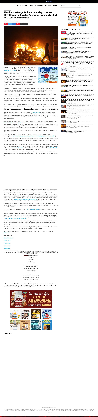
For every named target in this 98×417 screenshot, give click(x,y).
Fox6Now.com (7, 246)
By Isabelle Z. (73, 108)
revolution (49, 285)
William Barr (32, 287)
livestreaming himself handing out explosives (15, 122)
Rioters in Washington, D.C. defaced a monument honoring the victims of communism (34, 136)
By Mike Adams (73, 35)
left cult (31, 285)
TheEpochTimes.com (9, 238)
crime (44, 283)
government (10, 285)
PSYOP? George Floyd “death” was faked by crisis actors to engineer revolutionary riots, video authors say (78, 52)
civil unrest (40, 283)
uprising (15, 287)
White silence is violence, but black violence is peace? (78, 38)
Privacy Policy (49, 412)
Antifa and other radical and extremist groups (25, 199)
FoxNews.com (7, 248)
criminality (49, 283)
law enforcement (24, 285)
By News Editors (74, 48)
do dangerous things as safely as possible (15, 218)
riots (5, 287)
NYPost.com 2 (7, 243)
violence (20, 287)
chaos (35, 283)
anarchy (13, 283)
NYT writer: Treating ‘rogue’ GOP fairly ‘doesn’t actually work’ (79, 47)
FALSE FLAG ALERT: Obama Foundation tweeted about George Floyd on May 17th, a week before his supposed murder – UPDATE (79, 75)
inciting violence (36, 112)
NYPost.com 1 (7, 240)
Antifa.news (6, 232)
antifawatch (25, 5)
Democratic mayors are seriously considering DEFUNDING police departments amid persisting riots (80, 116)
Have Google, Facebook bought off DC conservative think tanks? (80, 121)
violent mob (25, 287)
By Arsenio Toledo (74, 44)
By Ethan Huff (73, 39)
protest (35, 285)
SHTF (7, 287)
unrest (11, 287)
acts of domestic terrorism (34, 209)
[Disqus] (31, 351)
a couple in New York (18, 147)
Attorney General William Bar (26, 283)
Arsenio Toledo (15, 21)
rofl (18, 5)
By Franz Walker (74, 103)
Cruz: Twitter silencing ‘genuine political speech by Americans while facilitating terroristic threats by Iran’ (79, 131)
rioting (54, 285)
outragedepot (48, 5)
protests (39, 285)
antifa (17, 283)
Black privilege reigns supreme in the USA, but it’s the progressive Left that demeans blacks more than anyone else (79, 111)
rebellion (44, 285)
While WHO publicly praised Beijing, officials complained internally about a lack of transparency (78, 106)
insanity (55, 5)
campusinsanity (39, 5)
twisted (31, 5)
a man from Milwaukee (52, 147)
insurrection (16, 285)
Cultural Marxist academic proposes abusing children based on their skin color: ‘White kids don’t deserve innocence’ (79, 125)
